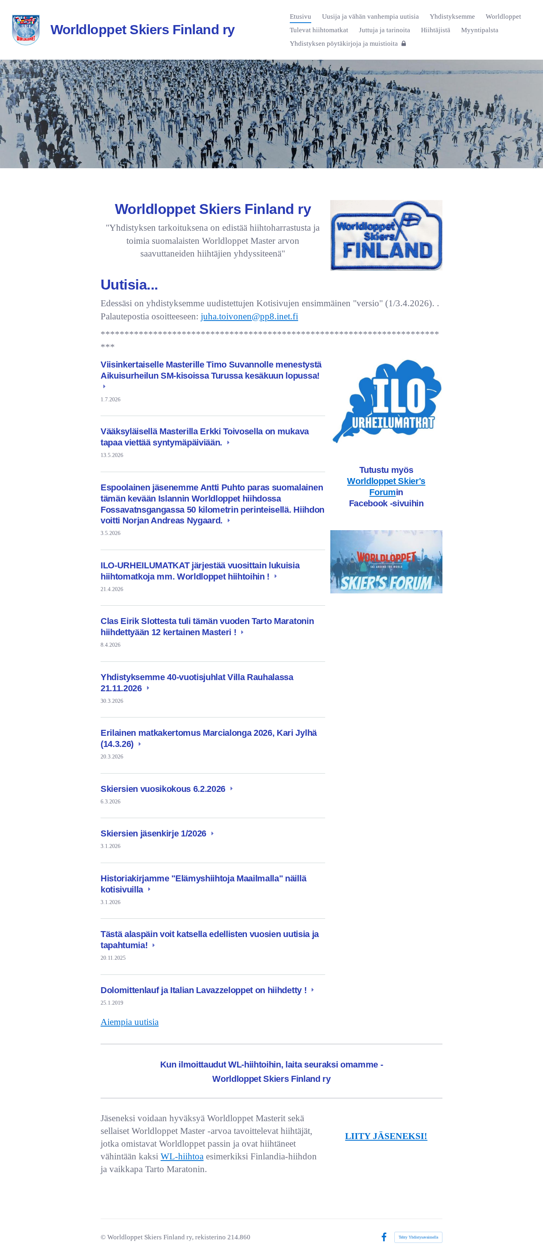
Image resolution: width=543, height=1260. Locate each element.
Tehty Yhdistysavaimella (418, 1237)
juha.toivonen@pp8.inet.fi (249, 316)
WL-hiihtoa (182, 1156)
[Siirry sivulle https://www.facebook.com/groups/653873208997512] (386, 562)
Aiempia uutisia (130, 1022)
